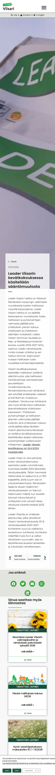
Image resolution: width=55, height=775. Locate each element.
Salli (7, 770)
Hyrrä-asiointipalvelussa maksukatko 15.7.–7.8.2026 (27, 748)
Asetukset (29, 770)
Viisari (13, 261)
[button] (44, 8)
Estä (17, 770)
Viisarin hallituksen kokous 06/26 (27, 695)
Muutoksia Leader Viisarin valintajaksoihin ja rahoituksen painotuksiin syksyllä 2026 (27, 641)
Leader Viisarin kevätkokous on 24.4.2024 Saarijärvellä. (24, 448)
